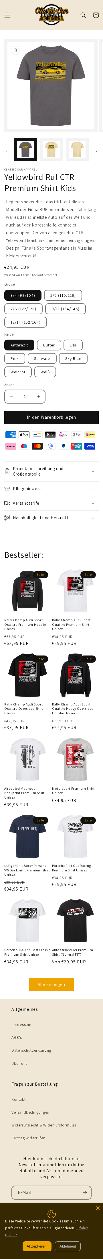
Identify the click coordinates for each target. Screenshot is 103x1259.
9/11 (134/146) (66, 308)
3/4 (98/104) (23, 295)
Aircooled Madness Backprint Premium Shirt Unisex (24, 792)
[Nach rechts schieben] (96, 151)
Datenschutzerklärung (31, 1050)
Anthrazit (19, 345)
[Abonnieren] (84, 1193)
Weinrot (18, 371)
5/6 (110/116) (63, 295)
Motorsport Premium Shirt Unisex (73, 790)
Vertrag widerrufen (28, 1137)
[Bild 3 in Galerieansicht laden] (77, 149)
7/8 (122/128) (23, 308)
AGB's (16, 1037)
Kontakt (18, 1099)
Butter (49, 345)
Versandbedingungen (30, 1112)
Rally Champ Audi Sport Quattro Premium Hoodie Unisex (25, 624)
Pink (15, 358)
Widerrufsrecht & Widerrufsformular (43, 1125)
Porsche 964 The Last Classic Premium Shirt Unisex (27, 952)
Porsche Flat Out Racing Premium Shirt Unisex (71, 867)
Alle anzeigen (51, 984)
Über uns (19, 1063)
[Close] (98, 1208)
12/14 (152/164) (26, 322)
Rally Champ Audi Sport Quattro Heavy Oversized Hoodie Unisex (73, 708)
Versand (9, 275)
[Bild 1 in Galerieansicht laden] (25, 149)
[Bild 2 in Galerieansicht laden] (51, 149)
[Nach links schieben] (6, 151)
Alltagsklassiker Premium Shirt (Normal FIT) (72, 952)
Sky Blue (73, 358)
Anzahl (9, 384)
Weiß (45, 371)
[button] (7, 15)
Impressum (21, 1024)
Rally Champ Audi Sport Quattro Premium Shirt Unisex (71, 624)
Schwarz (42, 358)
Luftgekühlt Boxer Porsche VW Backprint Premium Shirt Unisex (27, 870)
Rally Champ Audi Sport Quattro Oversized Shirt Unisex (23, 708)
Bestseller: (23, 554)
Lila (73, 345)
